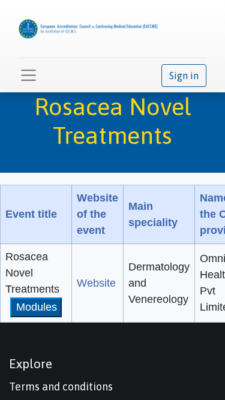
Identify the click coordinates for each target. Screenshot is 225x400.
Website (96, 283)
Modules (36, 307)
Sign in (184, 75)
